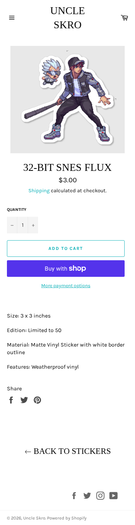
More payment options (65, 286)
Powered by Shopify (67, 518)
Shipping (39, 190)
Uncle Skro (67, 17)
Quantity (16, 209)
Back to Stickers (71, 451)
